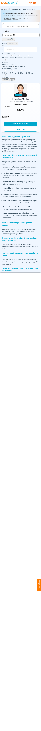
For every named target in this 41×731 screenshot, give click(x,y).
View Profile (20, 129)
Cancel (5, 80)
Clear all (11, 43)
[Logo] (9, 3)
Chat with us (39, 584)
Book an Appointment (20, 124)
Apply (12, 80)
